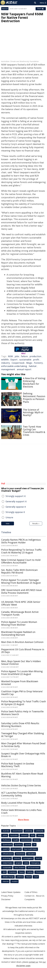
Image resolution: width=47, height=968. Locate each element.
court (36, 877)
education (31, 854)
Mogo (29, 362)
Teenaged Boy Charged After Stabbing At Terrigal (22, 735)
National (5, 9)
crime (26, 863)
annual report (24, 369)
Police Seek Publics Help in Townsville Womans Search (22, 713)
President (39, 872)
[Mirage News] (9, 2)
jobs (17, 356)
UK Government (33, 867)
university (28, 831)
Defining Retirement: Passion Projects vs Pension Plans (34, 397)
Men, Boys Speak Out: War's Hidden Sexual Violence (21, 663)
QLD (4, 872)
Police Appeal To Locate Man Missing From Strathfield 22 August (22, 673)
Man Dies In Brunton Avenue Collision (22, 642)
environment (26, 840)
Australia (6, 831)
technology (7, 858)
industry (5, 362)
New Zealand (19, 867)
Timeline (6, 532)
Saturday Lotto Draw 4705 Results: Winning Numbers (20, 725)
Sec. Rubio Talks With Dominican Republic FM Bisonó (19, 571)
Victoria (40, 835)
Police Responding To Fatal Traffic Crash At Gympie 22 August (23, 703)
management (8, 369)
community (40, 831)
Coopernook (18, 362)
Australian (14, 835)
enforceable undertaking (14, 366)
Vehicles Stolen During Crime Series (21, 785)
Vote (7, 523)
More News (23, 819)
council (27, 844)
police (5, 835)
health (15, 840)
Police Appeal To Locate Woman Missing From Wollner (19, 623)
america (20, 877)
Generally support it (16, 501)
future (21, 872)
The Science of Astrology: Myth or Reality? (33, 412)
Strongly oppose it (15, 512)
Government (17, 831)
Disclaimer (6, 899)
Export (13, 359)
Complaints (30, 899)
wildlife (5, 359)
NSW (10, 356)
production (35, 356)
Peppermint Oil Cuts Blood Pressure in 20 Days (22, 651)
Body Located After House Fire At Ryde (22, 802)
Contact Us (29, 895)
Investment (20, 854)
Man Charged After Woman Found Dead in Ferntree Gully (23, 745)
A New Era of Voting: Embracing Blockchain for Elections (34, 382)
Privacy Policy (7, 895)
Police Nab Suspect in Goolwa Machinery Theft (17, 765)
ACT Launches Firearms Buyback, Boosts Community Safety (23, 794)
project (18, 863)
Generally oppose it (16, 506)
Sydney (30, 872)
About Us (40, 895)
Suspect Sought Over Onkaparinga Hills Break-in (23, 755)
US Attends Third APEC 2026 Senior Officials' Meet (20, 603)
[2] (17, 943)
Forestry (38, 362)
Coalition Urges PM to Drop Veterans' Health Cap (22, 693)
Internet (6, 881)
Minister (37, 840)
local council (16, 849)
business (18, 844)
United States (8, 863)
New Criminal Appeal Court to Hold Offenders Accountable (20, 561)
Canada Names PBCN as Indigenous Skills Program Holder (21, 541)
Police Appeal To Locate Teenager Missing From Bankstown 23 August (21, 581)
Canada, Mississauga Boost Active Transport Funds (20, 613)
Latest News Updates (10, 892)
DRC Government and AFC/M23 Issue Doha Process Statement (21, 591)
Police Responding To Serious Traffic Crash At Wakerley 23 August (21, 551)
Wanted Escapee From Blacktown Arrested (19, 683)
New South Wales (30, 849)
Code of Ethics (31, 892)
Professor (6, 840)
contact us (33, 962)
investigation (28, 858)
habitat (33, 366)
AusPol (38, 858)
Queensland (7, 844)
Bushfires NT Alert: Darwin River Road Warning (22, 775)
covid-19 (6, 849)
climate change (8, 877)
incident (15, 881)
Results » (35, 523)
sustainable (25, 359)
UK (35, 844)
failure (24, 356)
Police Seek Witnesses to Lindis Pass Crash (21, 811)
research (24, 835)
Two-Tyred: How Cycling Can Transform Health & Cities (34, 430)
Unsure (9, 517)
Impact (28, 877)
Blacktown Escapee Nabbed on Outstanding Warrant (18, 633)
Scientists (12, 872)
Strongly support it (16, 496)
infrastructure (8, 854)
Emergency (35, 863)
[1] (15, 943)
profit (36, 359)
